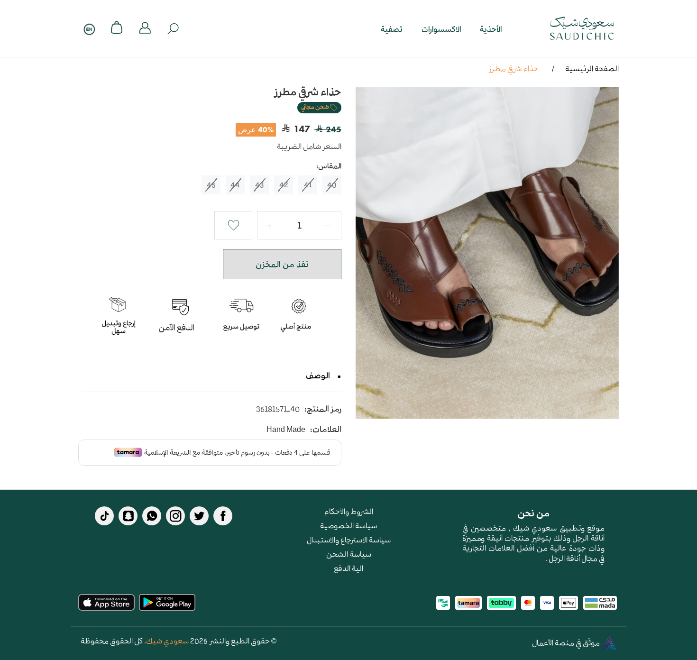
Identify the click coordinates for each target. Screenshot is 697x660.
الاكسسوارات (441, 28)
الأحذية (491, 28)
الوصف (318, 375)
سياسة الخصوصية (348, 525)
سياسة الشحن (348, 553)
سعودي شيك (167, 640)
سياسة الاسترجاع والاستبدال (349, 539)
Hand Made (285, 429)
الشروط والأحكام (348, 511)
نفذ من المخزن (282, 264)
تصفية (392, 28)
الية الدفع (348, 568)
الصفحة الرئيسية (592, 68)
